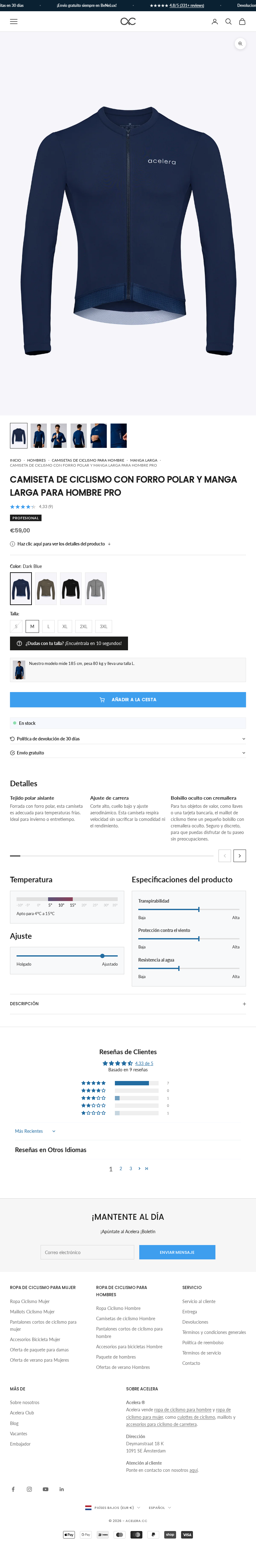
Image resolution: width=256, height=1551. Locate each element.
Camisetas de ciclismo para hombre (88, 460)
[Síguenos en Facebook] (13, 1489)
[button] (128, 739)
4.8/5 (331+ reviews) (179, 5)
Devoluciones (195, 1322)
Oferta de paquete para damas (39, 1349)
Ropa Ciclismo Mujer (30, 1301)
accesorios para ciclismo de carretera (161, 1424)
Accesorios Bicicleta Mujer (35, 1339)
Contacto (191, 1363)
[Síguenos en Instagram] (29, 1489)
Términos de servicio (201, 1352)
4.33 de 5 (144, 1063)
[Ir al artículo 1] (18, 435)
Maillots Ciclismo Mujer (32, 1311)
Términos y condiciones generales (214, 1332)
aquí (194, 1470)
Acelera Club (22, 1412)
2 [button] (121, 1168)
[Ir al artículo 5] (98, 435)
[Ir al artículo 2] (38, 435)
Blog (14, 1423)
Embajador (20, 1444)
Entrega (189, 1311)
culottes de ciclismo (196, 1417)
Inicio (15, 460)
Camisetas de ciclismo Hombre (125, 1318)
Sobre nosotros (24, 1402)
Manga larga (143, 460)
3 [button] (131, 1168)
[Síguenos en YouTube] (45, 1489)
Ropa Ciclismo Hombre (118, 1308)
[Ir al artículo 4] (78, 435)
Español (157, 1507)
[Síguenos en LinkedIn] (62, 1489)
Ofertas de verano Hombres (123, 1367)
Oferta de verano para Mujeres (39, 1360)
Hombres (36, 460)
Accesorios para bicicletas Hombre (129, 1346)
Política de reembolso (203, 1342)
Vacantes (18, 1433)
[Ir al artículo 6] (118, 435)
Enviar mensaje (177, 1252)
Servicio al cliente (198, 1301)
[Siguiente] (240, 856)
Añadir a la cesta (134, 699)
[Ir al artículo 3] (58, 435)
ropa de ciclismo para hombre (182, 1409)
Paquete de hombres (116, 1357)
